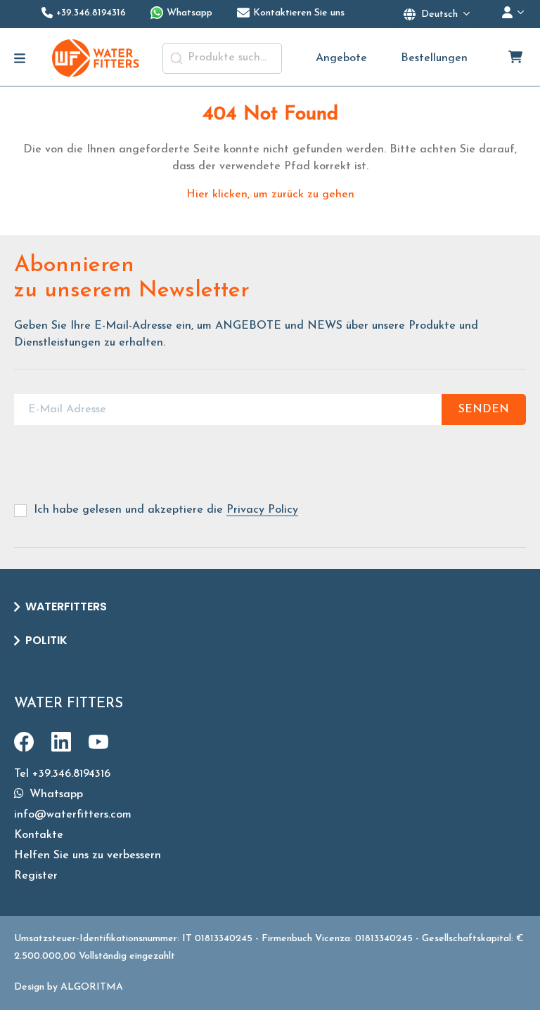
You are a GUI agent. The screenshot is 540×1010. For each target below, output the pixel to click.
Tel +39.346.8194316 (62, 774)
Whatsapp (54, 794)
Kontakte (38, 835)
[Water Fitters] (96, 58)
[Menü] (20, 58)
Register (36, 875)
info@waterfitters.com (72, 814)
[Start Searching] (176, 58)
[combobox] (222, 58)
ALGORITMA (91, 987)
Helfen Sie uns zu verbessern (87, 855)
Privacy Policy (262, 510)
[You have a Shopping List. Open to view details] (516, 58)
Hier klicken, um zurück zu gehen (270, 194)
